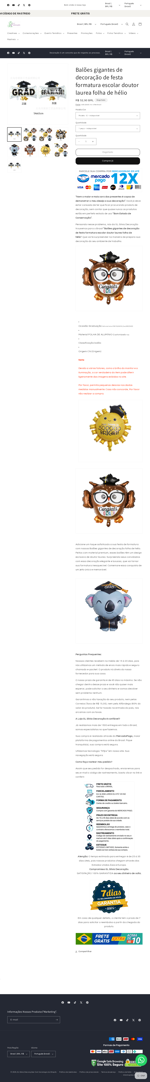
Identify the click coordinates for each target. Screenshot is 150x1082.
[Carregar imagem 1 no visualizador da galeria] (14, 134)
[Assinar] (56, 1019)
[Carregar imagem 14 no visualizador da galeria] (14, 166)
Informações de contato (133, 1075)
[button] (13, 33)
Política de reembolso (68, 1072)
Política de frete (125, 1072)
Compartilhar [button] (85, 951)
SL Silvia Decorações (25, 1072)
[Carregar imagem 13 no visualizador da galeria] (61, 150)
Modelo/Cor (81, 110)
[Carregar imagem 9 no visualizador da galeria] (61, 134)
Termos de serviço (108, 1072)
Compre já (107, 161)
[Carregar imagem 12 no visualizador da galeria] (46, 150)
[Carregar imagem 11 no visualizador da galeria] (30, 150)
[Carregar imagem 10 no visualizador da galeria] (14, 150)
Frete (78, 105)
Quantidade (81, 123)
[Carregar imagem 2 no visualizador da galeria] (30, 134)
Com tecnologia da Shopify (46, 1072)
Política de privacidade (89, 1072)
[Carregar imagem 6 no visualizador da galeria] (46, 134)
